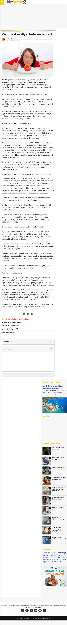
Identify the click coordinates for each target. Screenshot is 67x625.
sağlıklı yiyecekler (48, 562)
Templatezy (26, 618)
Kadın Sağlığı (62, 553)
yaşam (58, 561)
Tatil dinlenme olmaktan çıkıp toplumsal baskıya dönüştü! (57, 530)
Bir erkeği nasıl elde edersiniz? (58, 458)
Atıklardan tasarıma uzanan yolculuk (58, 508)
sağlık (53, 559)
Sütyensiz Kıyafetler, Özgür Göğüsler (58, 498)
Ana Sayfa (4, 31)
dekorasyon (45, 557)
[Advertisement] (33, 17)
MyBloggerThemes (44, 618)
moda (49, 559)
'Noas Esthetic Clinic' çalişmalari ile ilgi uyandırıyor (58, 489)
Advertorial (46, 553)
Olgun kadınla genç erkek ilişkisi (58, 448)
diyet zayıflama (13, 31)
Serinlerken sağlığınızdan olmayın (58, 518)
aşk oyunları (62, 555)
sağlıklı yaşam (62, 559)
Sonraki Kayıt (49, 375)
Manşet (21, 31)
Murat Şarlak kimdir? (58, 467)
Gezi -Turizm (54, 552)
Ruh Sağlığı (54, 555)
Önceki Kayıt (6, 375)
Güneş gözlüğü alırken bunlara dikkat (59, 478)
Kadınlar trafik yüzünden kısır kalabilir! (59, 538)
